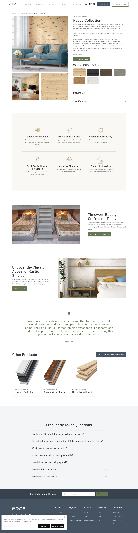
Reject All (43, 526)
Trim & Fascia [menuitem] (58, 512)
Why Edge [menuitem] (38, 4)
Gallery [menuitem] (85, 516)
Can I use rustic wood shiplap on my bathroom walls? (58, 434)
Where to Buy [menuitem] (116, 512)
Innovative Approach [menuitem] (75, 520)
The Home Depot (81, 59)
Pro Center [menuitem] (72, 516)
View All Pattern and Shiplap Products (111, 354)
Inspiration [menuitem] (51, 4)
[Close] (64, 517)
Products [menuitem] (26, 4)
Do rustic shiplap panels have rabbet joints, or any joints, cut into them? (67, 441)
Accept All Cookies (57, 526)
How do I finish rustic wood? (45, 469)
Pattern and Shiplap (26, 13)
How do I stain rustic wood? (45, 476)
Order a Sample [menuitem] (117, 516)
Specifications (80, 101)
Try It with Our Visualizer (99, 234)
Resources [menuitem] (63, 4)
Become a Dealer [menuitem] (117, 520)
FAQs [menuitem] (99, 520)
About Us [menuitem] (71, 512)
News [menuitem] (99, 516)
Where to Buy (103, 4)
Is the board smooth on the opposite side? (52, 455)
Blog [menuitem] (99, 512)
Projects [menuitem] (86, 512)
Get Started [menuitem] (75, 4)
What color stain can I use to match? (49, 448)
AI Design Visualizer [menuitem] (89, 520)
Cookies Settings (9, 526)
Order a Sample (120, 4)
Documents (79, 92)
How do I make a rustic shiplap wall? (49, 462)
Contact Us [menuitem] (116, 524)
